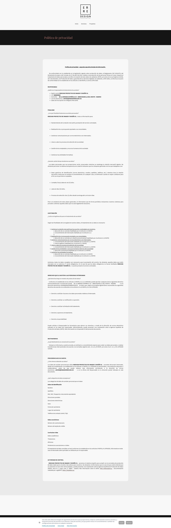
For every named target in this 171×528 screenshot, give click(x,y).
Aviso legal (61, 526)
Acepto (121, 523)
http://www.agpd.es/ (106, 468)
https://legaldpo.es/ (68, 470)
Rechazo (129, 523)
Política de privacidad (48, 526)
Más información (72, 526)
